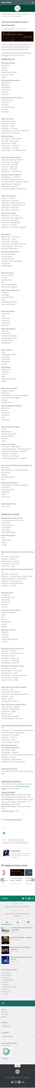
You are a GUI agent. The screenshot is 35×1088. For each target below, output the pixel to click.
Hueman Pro (26, 1077)
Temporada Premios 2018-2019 (20, 842)
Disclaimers (4, 1058)
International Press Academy (11, 14)
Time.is (3, 1016)
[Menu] (32, 2)
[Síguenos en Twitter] (23, 898)
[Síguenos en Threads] (32, 898)
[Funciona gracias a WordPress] (13, 1077)
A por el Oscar (6, 2)
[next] (33, 879)
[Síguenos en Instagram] (26, 898)
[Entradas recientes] (6, 922)
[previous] (1, 879)
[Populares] (17, 922)
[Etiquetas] (28, 922)
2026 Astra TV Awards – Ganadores (21, 937)
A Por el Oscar (8, 29)
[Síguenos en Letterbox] (29, 898)
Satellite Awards (15, 16)
